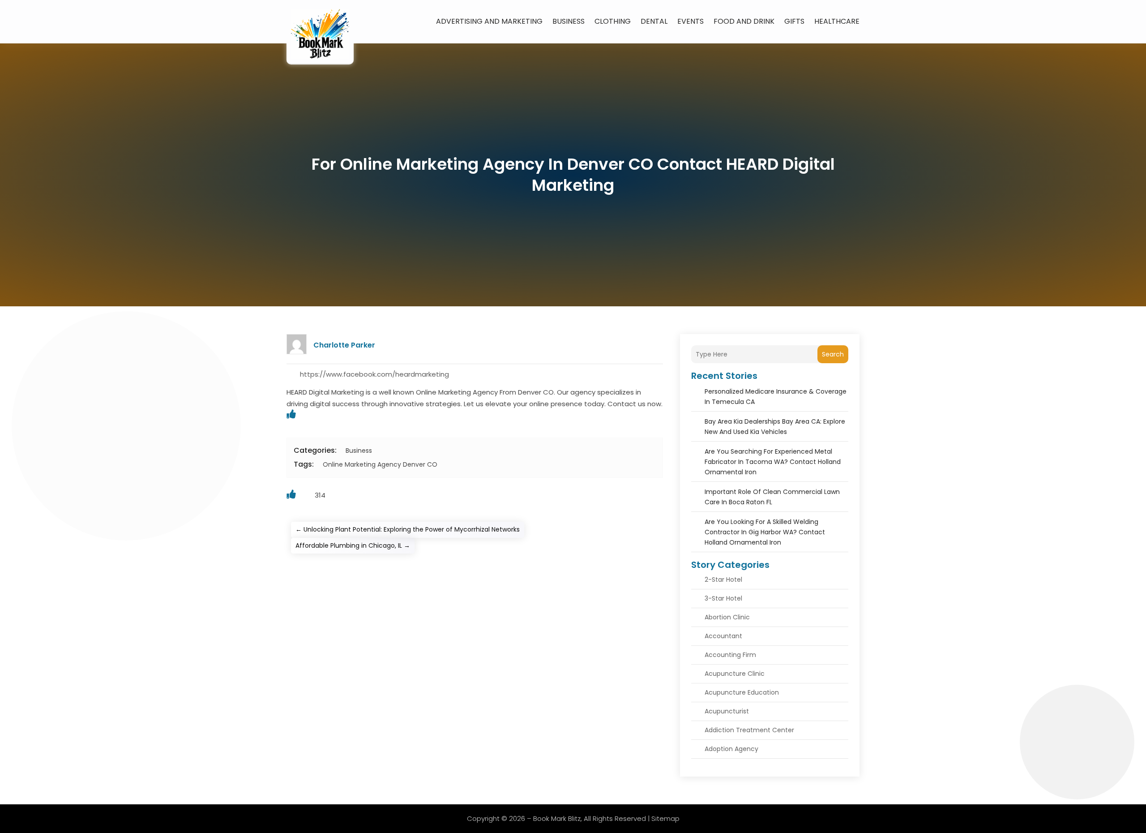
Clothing (612, 21)
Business (568, 21)
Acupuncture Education (742, 692)
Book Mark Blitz (557, 818)
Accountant (723, 635)
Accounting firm (730, 654)
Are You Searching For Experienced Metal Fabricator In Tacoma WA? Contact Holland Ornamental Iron (773, 462)
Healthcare (837, 21)
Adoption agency (731, 748)
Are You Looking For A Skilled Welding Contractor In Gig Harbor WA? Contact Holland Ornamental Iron (765, 532)
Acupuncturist (727, 711)
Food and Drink (744, 21)
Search (833, 354)
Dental (654, 21)
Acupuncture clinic (735, 673)
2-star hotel (723, 579)
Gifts (794, 21)
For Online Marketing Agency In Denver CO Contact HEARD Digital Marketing (573, 175)
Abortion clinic (727, 617)
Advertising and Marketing (489, 21)
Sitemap (665, 818)
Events (690, 21)
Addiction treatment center (749, 730)
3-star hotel (723, 598)
